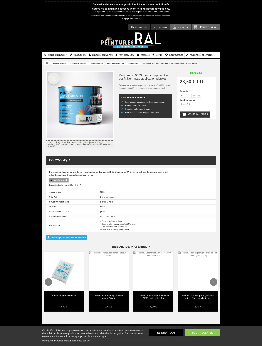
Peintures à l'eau (126, 55)
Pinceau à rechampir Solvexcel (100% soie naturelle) (153, 296)
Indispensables (176, 55)
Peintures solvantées (102, 55)
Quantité (184, 91)
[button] (48, 282)
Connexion (183, 27)
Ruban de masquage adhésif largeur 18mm (108, 296)
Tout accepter (202, 332)
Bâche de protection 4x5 (64, 295)
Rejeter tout (166, 332)
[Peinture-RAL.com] (131, 40)
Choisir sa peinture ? (57, 55)
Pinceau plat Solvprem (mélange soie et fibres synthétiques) (198, 296)
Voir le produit (60, 180)
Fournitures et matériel (201, 55)
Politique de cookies (52, 340)
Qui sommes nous (139, 27)
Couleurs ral (80, 55)
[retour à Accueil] (47, 63)
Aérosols (145, 55)
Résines (159, 55)
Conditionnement (188, 100)
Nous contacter (160, 27)
